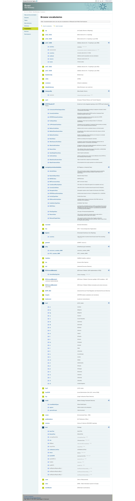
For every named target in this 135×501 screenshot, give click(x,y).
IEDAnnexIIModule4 (51, 285)
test (46, 427)
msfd (46, 400)
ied (46, 266)
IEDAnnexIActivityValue (55, 199)
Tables (26, 20)
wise (46, 483)
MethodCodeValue (54, 135)
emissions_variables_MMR (56, 250)
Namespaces (27, 34)
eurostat (47, 224)
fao (46, 228)
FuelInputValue (53, 120)
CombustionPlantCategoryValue (57, 109)
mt (50, 360)
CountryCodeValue (54, 113)
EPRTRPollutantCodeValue (56, 117)
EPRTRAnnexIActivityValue (56, 193)
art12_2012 (48, 34)
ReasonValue (53, 149)
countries (52, 53)
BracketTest (52, 434)
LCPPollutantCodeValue (55, 124)
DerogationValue (54, 190)
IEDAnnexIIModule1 (51, 270)
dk (50, 324)
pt (50, 368)
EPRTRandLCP (50, 104)
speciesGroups (53, 410)
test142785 (52, 455)
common (48, 83)
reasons (51, 59)
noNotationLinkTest (54, 449)
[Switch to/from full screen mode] (103, 1)
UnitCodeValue (53, 155)
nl (50, 363)
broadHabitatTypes (54, 404)
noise (47, 415)
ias (46, 262)
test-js (51, 452)
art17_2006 (48, 43)
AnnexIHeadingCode (54, 274)
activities (52, 46)
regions (51, 407)
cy (50, 315)
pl (50, 365)
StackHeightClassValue (55, 153)
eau (50, 440)
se (50, 374)
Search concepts (59, 26)
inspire (47, 295)
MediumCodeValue (54, 128)
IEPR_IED (48, 290)
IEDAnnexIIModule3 (51, 279)
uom (46, 479)
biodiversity (48, 74)
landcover (48, 299)
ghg (46, 246)
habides (47, 258)
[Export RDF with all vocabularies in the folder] (108, 43)
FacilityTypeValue (54, 196)
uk (50, 383)
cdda (46, 79)
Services (26, 31)
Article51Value (53, 171)
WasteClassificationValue (56, 159)
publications (49, 419)
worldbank (48, 487)
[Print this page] (101, 1)
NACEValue (52, 206)
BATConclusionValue (55, 181)
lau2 (46, 388)
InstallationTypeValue (55, 203)
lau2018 (47, 392)
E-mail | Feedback (28, 496)
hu (50, 342)
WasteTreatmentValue (55, 162)
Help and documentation (30, 15)
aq (46, 30)
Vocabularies (27, 28)
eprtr (46, 100)
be (50, 310)
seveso (47, 423)
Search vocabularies (47, 26)
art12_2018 (48, 38)
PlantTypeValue (53, 211)
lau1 (46, 303)
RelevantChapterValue (55, 218)
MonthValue (52, 138)
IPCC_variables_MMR (55, 253)
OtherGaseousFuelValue (55, 141)
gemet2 (47, 242)
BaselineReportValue (55, 175)
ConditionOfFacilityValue (56, 184)
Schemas (26, 25)
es (50, 333)
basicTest (52, 431)
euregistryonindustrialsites (53, 167)
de (50, 321)
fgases (47, 233)
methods (52, 56)
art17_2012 (48, 66)
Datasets (26, 17)
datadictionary (49, 87)
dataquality (48, 91)
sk (50, 380)
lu (50, 354)
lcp (46, 396)
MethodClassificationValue (56, 131)
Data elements (27, 23)
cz (50, 318)
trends (51, 61)
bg (50, 312)
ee (50, 327)
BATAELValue (53, 178)
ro (50, 371)
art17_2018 (48, 70)
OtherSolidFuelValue (55, 145)
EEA (30, 1)
